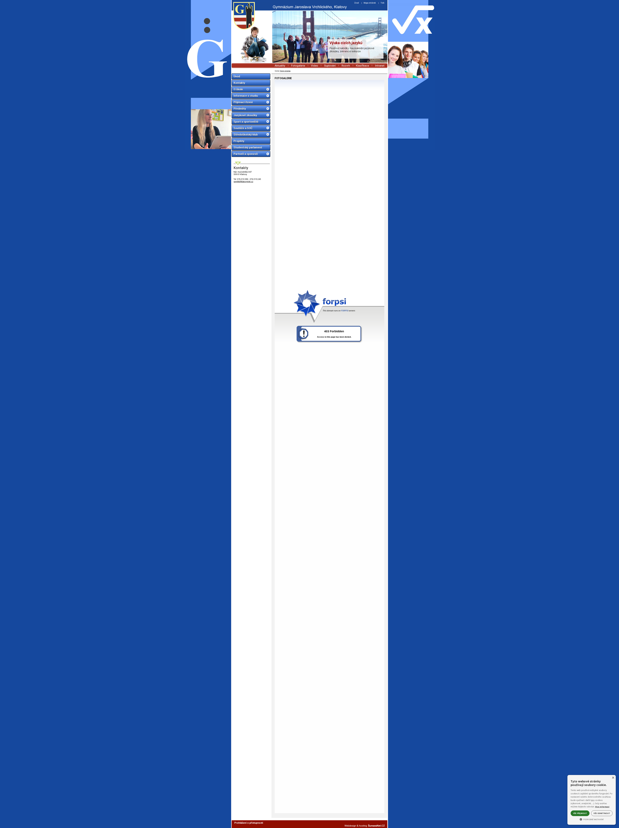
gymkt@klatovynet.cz (243, 181)
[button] (592, 819)
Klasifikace (362, 65)
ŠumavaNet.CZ (376, 825)
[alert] (591, 800)
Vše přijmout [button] (580, 813)
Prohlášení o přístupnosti (248, 822)
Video (314, 65)
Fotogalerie (298, 65)
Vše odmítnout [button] (602, 813)
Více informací (602, 806)
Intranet (379, 65)
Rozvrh (346, 65)
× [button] (613, 778)
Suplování (330, 65)
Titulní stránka (285, 71)
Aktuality (280, 65)
